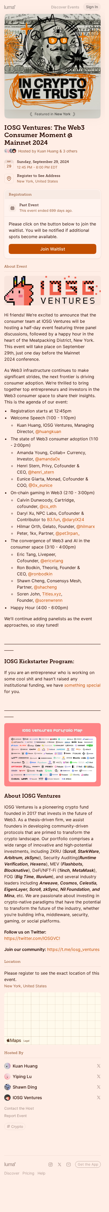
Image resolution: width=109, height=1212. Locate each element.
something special (82, 685)
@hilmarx (85, 526)
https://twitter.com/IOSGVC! (32, 938)
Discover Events (65, 7)
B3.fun (53, 519)
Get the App (88, 1164)
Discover (11, 1173)
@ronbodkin (40, 573)
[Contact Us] (68, 1164)
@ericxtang (51, 560)
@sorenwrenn (48, 600)
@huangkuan (48, 431)
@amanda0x (47, 458)
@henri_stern (41, 472)
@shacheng (45, 587)
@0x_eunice (40, 485)
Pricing (28, 1173)
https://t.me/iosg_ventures (73, 949)
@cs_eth (48, 506)
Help (42, 1173)
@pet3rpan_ (68, 533)
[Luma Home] (10, 7)
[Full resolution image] (52, 290)
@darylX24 (73, 519)
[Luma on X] (59, 1164)
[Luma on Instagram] (50, 1164)
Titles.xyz (51, 594)
